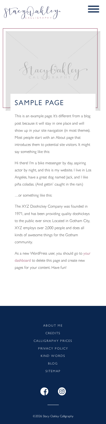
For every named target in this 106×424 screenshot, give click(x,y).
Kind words (53, 355)
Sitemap (53, 370)
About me (53, 325)
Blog (53, 363)
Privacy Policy (53, 348)
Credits (53, 333)
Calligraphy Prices (53, 340)
